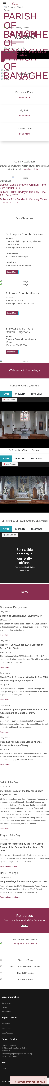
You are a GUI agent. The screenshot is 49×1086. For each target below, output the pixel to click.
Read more (4, 635)
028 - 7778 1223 (11, 1056)
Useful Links (6, 1003)
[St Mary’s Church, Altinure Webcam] (20, 313)
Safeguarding (6, 1011)
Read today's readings (9, 897)
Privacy (4, 1007)
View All (24, 926)
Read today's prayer (8, 866)
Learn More (24, 79)
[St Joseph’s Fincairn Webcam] (20, 272)
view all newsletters (30, 169)
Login (4, 1068)
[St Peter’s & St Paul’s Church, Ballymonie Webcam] (20, 352)
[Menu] (4, 3)
